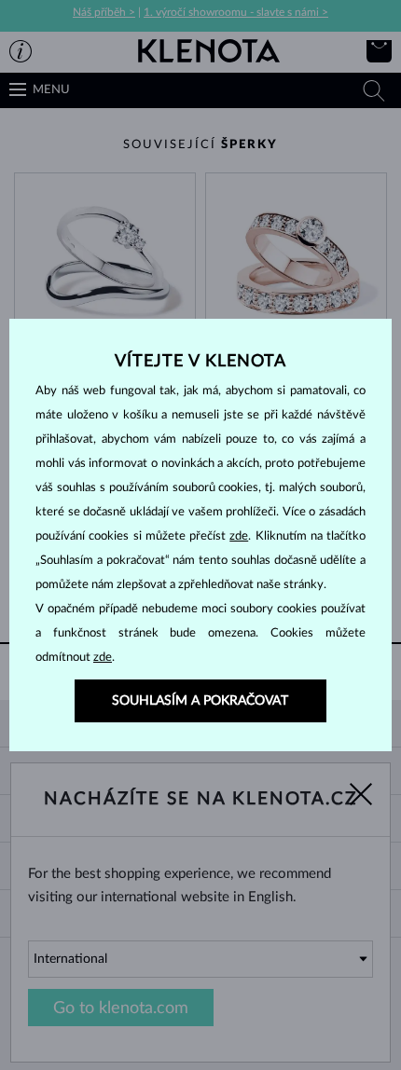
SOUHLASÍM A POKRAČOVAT (200, 700)
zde (238, 536)
